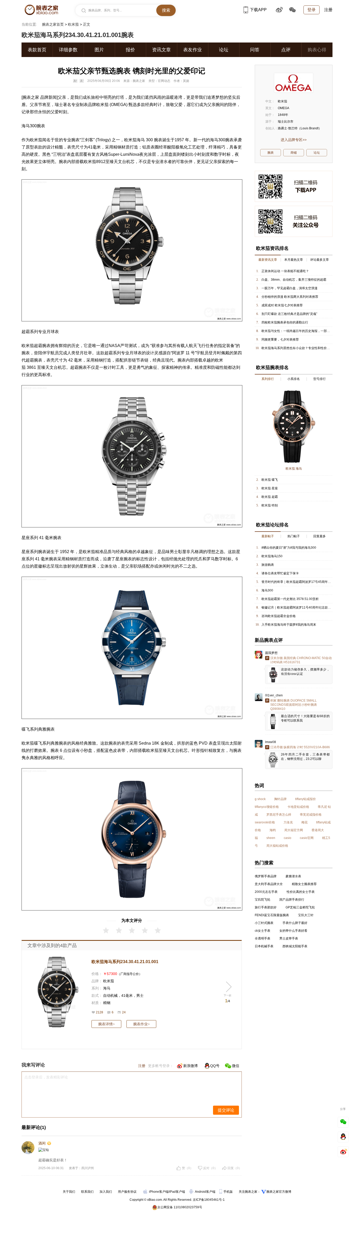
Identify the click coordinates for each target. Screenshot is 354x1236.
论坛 (223, 49)
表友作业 (192, 49)
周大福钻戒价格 (277, 845)
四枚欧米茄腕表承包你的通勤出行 (284, 322)
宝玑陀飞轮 (262, 899)
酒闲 (42, 1143)
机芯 (130, 161)
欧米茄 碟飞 (269, 480)
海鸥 (273, 830)
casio (287, 838)
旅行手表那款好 (266, 907)
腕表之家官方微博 (278, 1191)
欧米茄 (73, 24)
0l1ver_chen (274, 695)
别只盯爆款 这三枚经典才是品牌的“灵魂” (289, 314)
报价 (130, 49)
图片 (99, 49)
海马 (106, 988)
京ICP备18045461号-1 (209, 1200)
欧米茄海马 (134, 140)
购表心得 (317, 49)
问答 (254, 49)
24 (124, 1012)
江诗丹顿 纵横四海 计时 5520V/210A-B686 (300, 747)
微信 (235, 1066)
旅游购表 (267, 565)
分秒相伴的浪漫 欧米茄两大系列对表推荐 (289, 297)
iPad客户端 (177, 1191)
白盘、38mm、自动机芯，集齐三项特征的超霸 (293, 279)
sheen (270, 838)
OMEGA (118, 104)
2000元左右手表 (266, 892)
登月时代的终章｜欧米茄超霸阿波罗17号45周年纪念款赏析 (302, 582)
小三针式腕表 (264, 923)
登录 (311, 10)
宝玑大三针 (306, 915)
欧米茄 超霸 (269, 497)
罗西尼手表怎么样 (278, 814)
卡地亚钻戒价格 (298, 807)
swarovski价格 (265, 822)
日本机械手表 (264, 946)
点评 (286, 49)
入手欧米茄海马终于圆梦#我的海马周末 (288, 624)
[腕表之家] (41, 10)
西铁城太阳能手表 (294, 946)
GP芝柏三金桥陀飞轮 (300, 907)
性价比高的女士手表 (301, 892)
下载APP (258, 10)
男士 (140, 995)
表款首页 (37, 49)
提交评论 (226, 1110)
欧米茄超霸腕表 (36, 345)
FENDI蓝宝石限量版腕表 (272, 915)
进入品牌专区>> (294, 140)
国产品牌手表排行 (291, 899)
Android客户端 (205, 1191)
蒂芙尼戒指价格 (311, 814)
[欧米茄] (293, 83)
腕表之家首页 (53, 24)
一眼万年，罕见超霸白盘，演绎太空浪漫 (289, 288)
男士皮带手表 (288, 938)
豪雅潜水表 (293, 876)
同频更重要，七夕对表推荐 (280, 339)
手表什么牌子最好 (294, 923)
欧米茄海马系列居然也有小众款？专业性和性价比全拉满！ (301, 348)
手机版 (228, 1191)
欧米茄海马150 (271, 556)
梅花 (304, 822)
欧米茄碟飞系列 (36, 743)
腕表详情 (106, 1024)
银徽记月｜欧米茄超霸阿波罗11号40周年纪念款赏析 (297, 607)
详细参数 (68, 49)
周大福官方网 (293, 830)
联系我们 (87, 1191)
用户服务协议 (127, 1191)
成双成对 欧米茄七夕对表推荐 (282, 305)
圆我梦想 (271, 653)
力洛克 (288, 822)
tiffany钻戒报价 (305, 799)
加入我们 (106, 1191)
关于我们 (69, 1191)
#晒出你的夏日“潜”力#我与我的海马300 (288, 547)
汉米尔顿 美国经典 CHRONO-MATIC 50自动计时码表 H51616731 (301, 660)
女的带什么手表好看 (293, 931)
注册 (328, 10)
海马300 (267, 590)
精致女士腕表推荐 (304, 884)
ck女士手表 (262, 931)
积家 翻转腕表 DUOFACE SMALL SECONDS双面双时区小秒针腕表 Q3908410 (293, 705)
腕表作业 (141, 1024)
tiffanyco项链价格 (267, 807)
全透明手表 (262, 938)
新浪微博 (190, 1066)
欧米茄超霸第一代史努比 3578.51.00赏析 (290, 599)
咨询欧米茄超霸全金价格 (278, 616)
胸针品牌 (280, 799)
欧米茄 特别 (269, 505)
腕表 (41, 126)
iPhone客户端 (158, 1191)
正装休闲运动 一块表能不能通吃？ (285, 271)
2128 (99, 1012)
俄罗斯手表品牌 (266, 876)
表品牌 (90, 104)
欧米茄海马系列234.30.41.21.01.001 (124, 961)
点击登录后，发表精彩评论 (46, 1077)
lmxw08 (270, 742)
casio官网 (307, 838)
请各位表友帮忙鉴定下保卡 (280, 573)
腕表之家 (31, 97)
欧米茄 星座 (269, 488)
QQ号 (215, 1066)
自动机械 (110, 995)
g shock (260, 799)
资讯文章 (161, 49)
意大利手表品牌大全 (269, 884)
